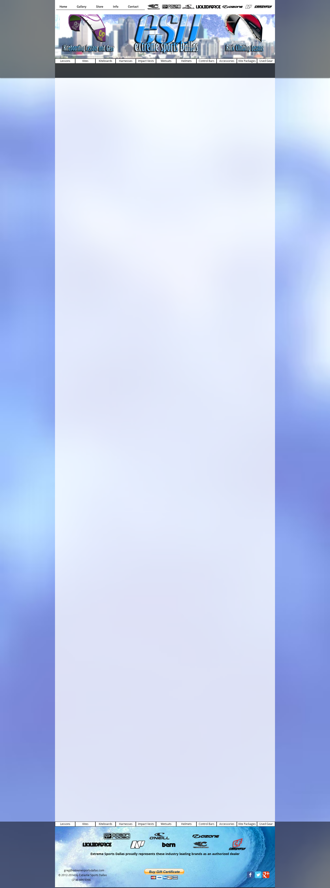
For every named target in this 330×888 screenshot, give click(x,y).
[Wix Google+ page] (266, 874)
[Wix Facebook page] (250, 874)
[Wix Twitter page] (258, 874)
